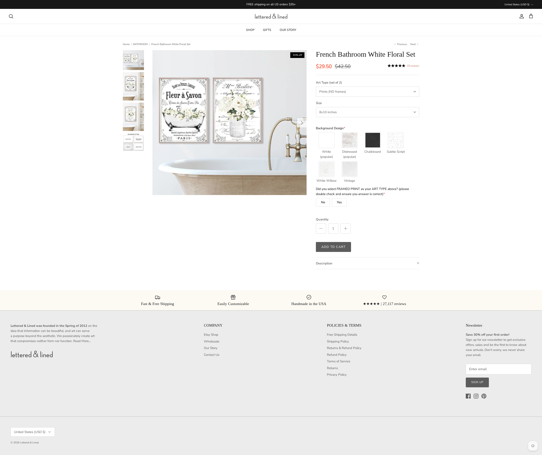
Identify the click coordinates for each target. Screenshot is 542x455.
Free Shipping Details (342, 335)
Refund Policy (337, 355)
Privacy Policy (337, 375)
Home (126, 44)
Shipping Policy (338, 341)
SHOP (250, 30)
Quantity (322, 219)
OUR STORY (288, 30)
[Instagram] (476, 396)
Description (324, 263)
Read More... (82, 341)
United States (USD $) (517, 4)
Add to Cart (333, 247)
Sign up (477, 382)
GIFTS (267, 30)
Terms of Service (338, 361)
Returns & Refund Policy (344, 348)
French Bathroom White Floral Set (170, 44)
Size (319, 103)
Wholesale (211, 341)
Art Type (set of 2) (329, 82)
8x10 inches (328, 112)
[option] (229, 122)
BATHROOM (140, 44)
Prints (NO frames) (332, 91)
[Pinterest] (483, 396)
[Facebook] (468, 396)
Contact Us (211, 355)
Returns (332, 368)
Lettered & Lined (29, 442)
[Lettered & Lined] (271, 16)
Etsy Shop (211, 335)
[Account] (520, 16)
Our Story (210, 348)
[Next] (302, 122)
